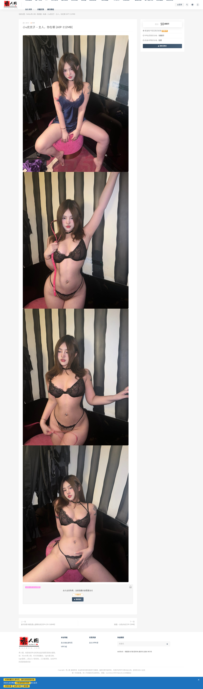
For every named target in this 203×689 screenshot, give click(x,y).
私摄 (33, 23)
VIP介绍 (64, 647)
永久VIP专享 (93, 643)
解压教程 (50, 9)
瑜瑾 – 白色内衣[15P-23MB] (124, 624)
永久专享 (28, 9)
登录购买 (78, 599)
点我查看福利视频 (22, 683)
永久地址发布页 (66, 643)
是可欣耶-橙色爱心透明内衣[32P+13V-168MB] (38, 624)
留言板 (25, 686)
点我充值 (8, 686)
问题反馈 (40, 9)
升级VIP (164, 31)
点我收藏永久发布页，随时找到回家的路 (19, 679)
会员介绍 (17, 686)
